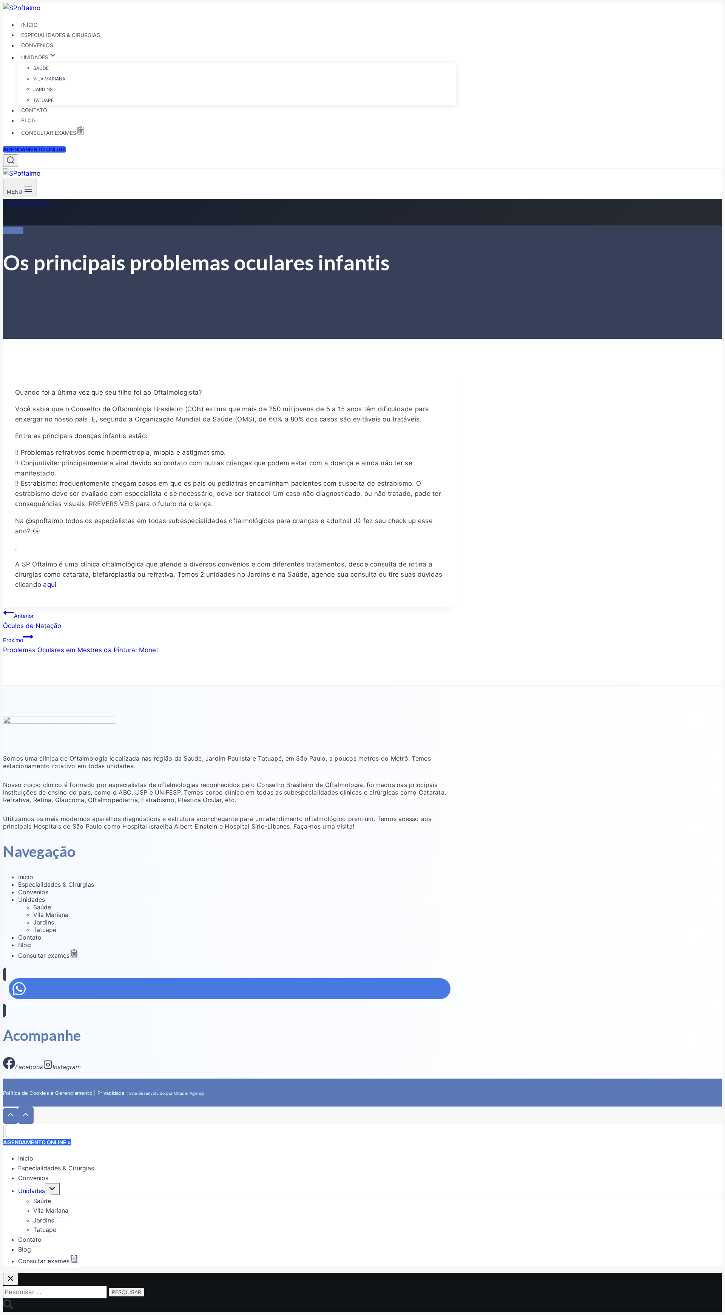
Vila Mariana (49, 79)
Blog (28, 120)
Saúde (41, 68)
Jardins (43, 89)
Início (29, 25)
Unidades (31, 899)
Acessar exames (26, 204)
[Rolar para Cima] (10, 1116)
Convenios (37, 45)
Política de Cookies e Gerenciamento (48, 1093)
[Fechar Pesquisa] (10, 1279)
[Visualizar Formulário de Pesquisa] (10, 160)
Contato (34, 110)
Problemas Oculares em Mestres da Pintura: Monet (80, 645)
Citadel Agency (189, 1093)
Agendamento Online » (37, 1142)
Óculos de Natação (32, 621)
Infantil (13, 230)
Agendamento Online (34, 149)
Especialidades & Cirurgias (60, 35)
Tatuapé (43, 100)
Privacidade (111, 1093)
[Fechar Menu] (5, 1131)
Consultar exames (48, 133)
